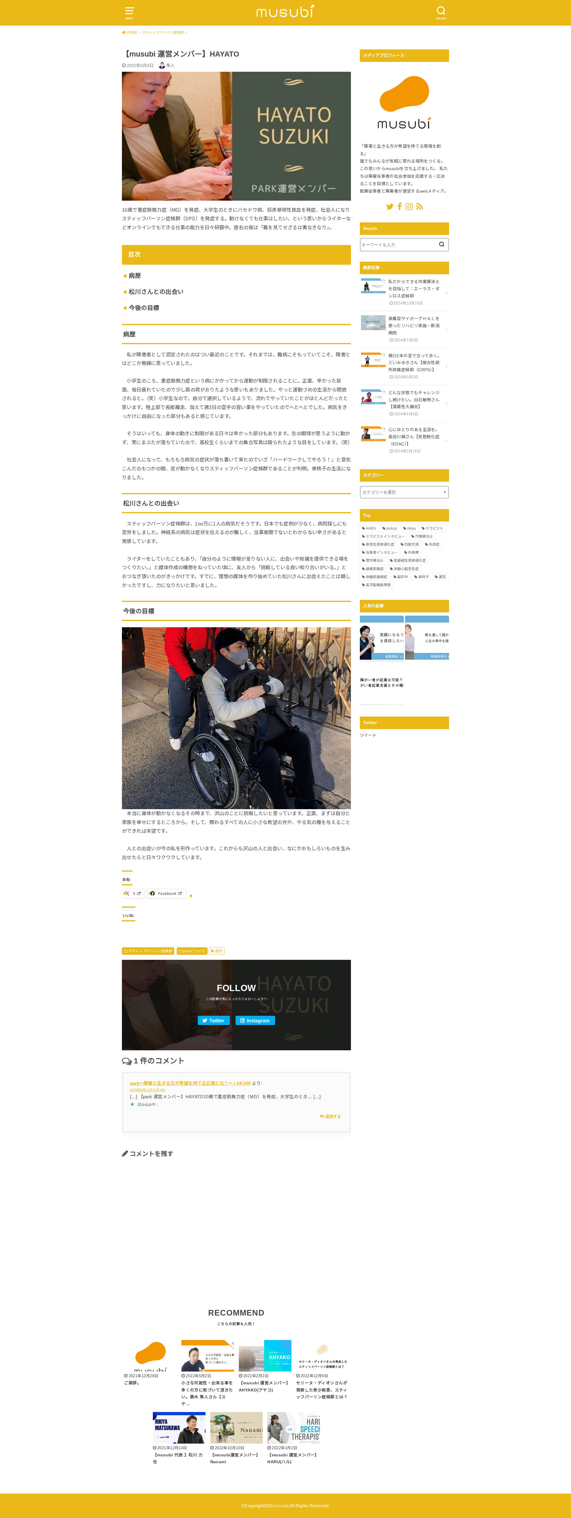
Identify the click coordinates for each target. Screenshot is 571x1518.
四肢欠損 (411, 544)
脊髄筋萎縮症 (376, 577)
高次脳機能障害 (378, 585)
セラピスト (434, 528)
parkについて (194, 951)
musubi (281, 1505)
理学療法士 (375, 560)
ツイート (368, 735)
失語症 (434, 544)
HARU (371, 528)
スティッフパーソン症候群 (150, 951)
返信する (333, 1116)
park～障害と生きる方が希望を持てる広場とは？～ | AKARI (190, 1083)
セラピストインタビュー (385, 536)
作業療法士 (424, 536)
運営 (218, 951)
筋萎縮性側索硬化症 (410, 560)
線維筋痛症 (375, 569)
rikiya (411, 528)
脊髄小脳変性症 (406, 569)
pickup (391, 528)
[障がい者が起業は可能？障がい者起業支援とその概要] (382, 683)
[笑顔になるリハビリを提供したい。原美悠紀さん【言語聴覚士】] (382, 638)
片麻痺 (413, 552)
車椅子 (423, 577)
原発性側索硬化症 (380, 544)
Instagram (258, 1020)
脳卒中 (402, 577)
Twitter (216, 1020)
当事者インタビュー (382, 552)
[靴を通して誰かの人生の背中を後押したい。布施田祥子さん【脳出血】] (427, 638)
